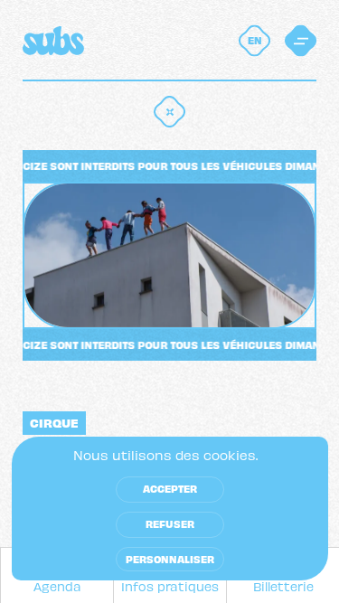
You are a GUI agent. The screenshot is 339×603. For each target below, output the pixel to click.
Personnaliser (170, 558)
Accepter (170, 488)
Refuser (170, 523)
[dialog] (170, 508)
